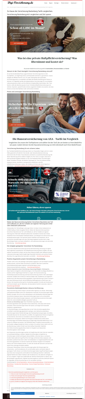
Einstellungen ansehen (71, 393)
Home (45, 3)
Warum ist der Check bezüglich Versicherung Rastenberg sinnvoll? (26, 374)
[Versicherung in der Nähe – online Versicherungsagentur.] (21, 3)
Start (8, 7)
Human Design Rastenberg (36, 364)
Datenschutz (48, 396)
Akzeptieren (22, 393)
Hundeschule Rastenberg (21, 364)
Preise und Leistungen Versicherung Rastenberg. (22, 375)
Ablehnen (47, 393)
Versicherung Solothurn (33, 267)
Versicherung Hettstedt (13, 286)
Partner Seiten (64, 3)
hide (33, 369)
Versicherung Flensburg (43, 256)
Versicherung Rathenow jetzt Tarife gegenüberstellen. (29, 166)
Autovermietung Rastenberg (35, 362)
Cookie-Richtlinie (42, 396)
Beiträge (56, 3)
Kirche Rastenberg (22, 362)
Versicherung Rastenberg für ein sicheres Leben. (22, 377)
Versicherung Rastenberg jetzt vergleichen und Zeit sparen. (23, 372)
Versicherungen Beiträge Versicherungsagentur (19, 7)
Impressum (53, 396)
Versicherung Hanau (20, 243)
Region (50, 3)
